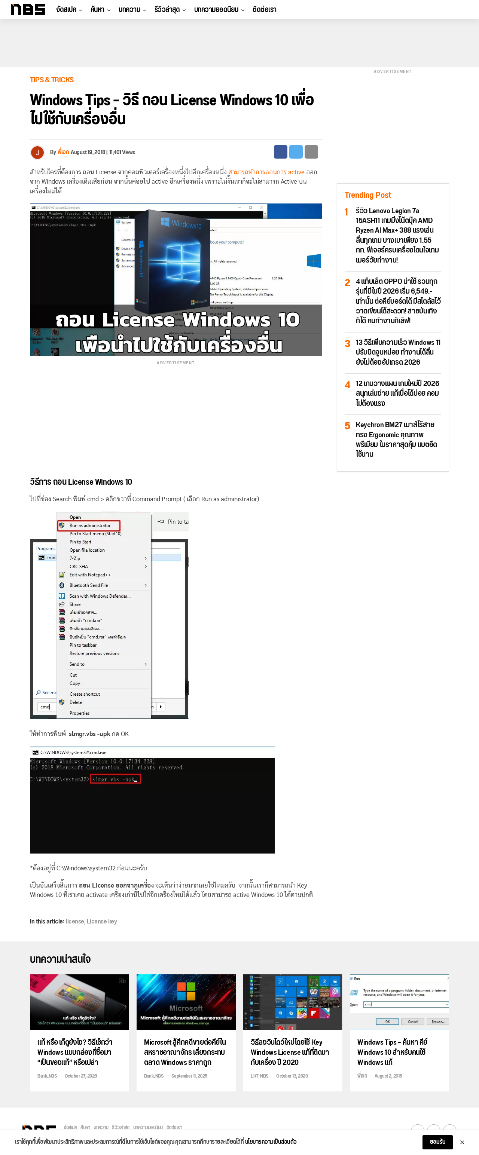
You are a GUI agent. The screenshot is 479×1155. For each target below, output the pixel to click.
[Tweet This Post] (296, 152)
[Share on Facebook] (280, 152)
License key (102, 922)
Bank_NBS (47, 1076)
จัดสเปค (66, 10)
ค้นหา (97, 10)
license (75, 922)
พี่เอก (63, 152)
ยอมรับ (438, 1142)
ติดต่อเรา (265, 10)
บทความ (129, 10)
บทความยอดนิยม (216, 10)
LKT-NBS (260, 1076)
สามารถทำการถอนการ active (266, 172)
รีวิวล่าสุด (167, 10)
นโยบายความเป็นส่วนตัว (271, 1142)
